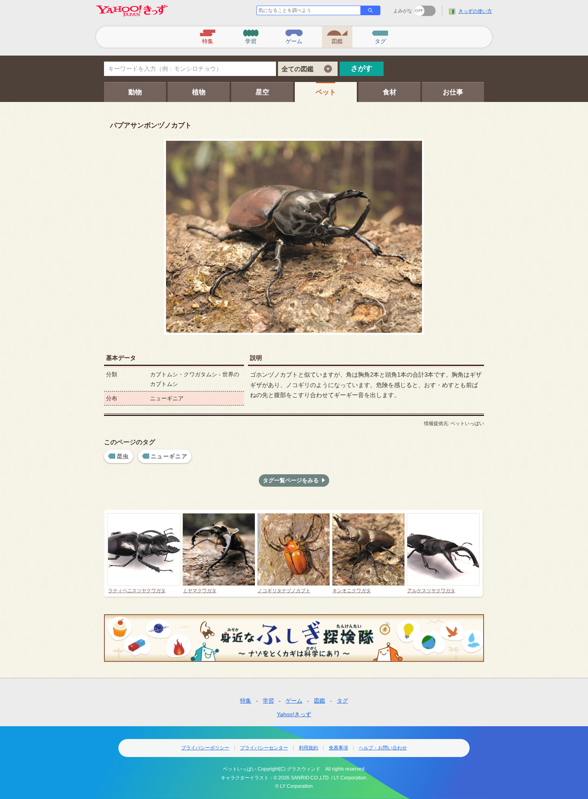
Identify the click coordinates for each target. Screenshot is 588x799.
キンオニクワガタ (351, 590)
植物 (199, 92)
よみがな (402, 11)
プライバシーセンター (264, 748)
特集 (245, 700)
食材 (389, 92)
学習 (268, 700)
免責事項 (338, 748)
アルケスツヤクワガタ (431, 590)
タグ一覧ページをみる (291, 480)
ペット (326, 92)
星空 (262, 92)
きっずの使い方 (475, 11)
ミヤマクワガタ (199, 590)
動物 (135, 92)
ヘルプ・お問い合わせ (383, 748)
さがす (361, 68)
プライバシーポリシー (205, 748)
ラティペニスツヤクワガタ (137, 590)
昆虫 (123, 456)
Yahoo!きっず (294, 714)
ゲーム (294, 700)
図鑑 (319, 700)
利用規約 (308, 748)
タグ (342, 700)
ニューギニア (169, 456)
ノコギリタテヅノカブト (284, 590)
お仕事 (453, 92)
